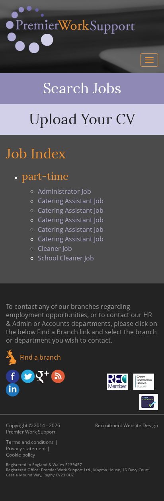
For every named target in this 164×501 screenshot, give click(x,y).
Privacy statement (26, 448)
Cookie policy (20, 454)
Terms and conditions (30, 442)
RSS (58, 376)
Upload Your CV (82, 119)
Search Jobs (82, 88)
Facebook (13, 376)
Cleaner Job (55, 248)
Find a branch (40, 357)
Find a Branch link (63, 332)
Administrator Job (64, 191)
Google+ (43, 376)
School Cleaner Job (66, 258)
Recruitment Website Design (126, 425)
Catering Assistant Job (70, 201)
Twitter (28, 376)
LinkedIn (13, 390)
